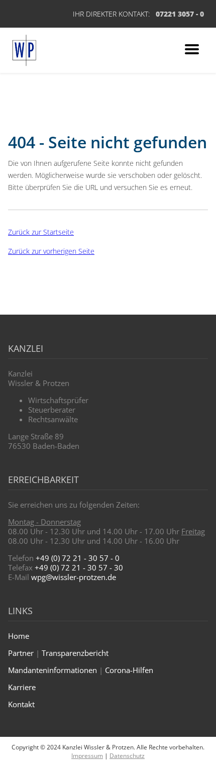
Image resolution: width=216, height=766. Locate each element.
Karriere (22, 687)
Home (18, 636)
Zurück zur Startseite (41, 232)
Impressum (87, 755)
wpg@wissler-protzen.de (73, 577)
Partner (21, 653)
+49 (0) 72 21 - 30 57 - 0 (78, 558)
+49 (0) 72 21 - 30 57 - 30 (79, 567)
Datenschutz (127, 755)
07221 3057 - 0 (180, 14)
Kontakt (21, 704)
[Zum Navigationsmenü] (192, 50)
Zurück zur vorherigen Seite (51, 251)
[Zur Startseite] (24, 50)
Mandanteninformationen (52, 670)
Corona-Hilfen (129, 670)
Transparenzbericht (75, 653)
